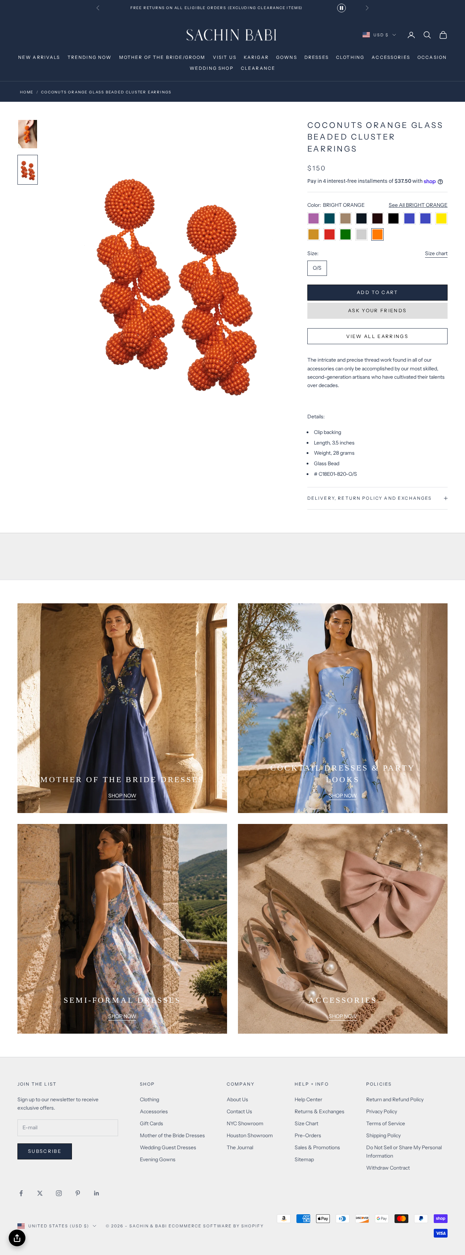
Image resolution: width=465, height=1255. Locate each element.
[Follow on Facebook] (21, 1193)
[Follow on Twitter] (40, 1193)
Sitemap (304, 1159)
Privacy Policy (381, 1111)
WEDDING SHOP (212, 68)
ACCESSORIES (391, 57)
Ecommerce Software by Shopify (216, 1225)
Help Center (308, 1099)
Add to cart (377, 292)
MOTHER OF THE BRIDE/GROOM (162, 57)
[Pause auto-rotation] (341, 8)
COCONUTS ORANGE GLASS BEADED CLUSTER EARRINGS (106, 92)
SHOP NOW (122, 795)
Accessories (154, 1111)
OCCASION (432, 57)
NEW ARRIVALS (39, 57)
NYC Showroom (245, 1123)
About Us (237, 1099)
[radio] (317, 268)
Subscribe (44, 1151)
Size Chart (306, 1123)
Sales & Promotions (317, 1147)
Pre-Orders (308, 1135)
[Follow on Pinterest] (77, 1193)
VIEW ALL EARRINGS (377, 336)
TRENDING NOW (90, 57)
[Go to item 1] (27, 134)
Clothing (149, 1099)
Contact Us (239, 1111)
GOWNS (286, 57)
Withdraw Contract (388, 1168)
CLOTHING (350, 57)
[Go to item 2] (27, 170)
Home (26, 92)
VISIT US (224, 57)
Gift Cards (151, 1123)
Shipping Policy (383, 1135)
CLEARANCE (258, 68)
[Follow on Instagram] (58, 1193)
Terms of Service (385, 1123)
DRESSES (316, 57)
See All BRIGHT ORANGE (418, 205)
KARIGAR (256, 57)
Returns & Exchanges (319, 1111)
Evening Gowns (157, 1159)
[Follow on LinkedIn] (96, 1193)
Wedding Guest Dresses (168, 1147)
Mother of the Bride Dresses (172, 1135)
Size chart (436, 253)
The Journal (240, 1147)
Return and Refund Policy (395, 1099)
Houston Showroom (250, 1135)
